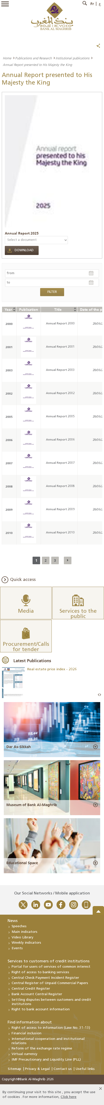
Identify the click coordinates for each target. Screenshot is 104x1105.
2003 (9, 370)
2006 (9, 440)
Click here (68, 1097)
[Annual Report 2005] (28, 416)
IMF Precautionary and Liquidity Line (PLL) (46, 1060)
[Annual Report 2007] (28, 463)
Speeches (19, 926)
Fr (92, 4)
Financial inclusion (26, 1033)
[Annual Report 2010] (28, 532)
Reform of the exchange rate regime (42, 1048)
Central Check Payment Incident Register (45, 978)
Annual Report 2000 (60, 323)
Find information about (30, 1022)
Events (17, 948)
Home (7, 58)
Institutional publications (72, 58)
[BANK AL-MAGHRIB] (52, 16)
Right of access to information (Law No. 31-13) (51, 1028)
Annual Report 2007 (60, 463)
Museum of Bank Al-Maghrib (31, 805)
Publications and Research (33, 58)
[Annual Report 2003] (28, 370)
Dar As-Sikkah (18, 746)
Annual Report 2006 (60, 439)
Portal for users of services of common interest (51, 967)
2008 (9, 486)
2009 (9, 509)
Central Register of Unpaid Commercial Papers (50, 983)
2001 (9, 347)
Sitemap (14, 1069)
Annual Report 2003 (60, 370)
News (13, 921)
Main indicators (24, 932)
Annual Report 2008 (60, 486)
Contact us (63, 1069)
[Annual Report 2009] (28, 509)
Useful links (85, 1069)
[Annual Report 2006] (28, 440)
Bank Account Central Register (37, 994)
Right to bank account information (41, 1009)
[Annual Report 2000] (28, 323)
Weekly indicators (26, 943)
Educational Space (22, 863)
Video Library (22, 937)
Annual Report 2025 (22, 233)
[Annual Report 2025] (53, 161)
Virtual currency (24, 1054)
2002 (9, 393)
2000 (9, 324)
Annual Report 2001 (60, 346)
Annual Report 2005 (60, 416)
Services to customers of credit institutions (49, 961)
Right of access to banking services (40, 972)
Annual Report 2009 (60, 509)
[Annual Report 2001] (28, 347)
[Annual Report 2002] (28, 393)
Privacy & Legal (37, 1069)
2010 (9, 533)
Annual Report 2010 (60, 532)
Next (100, 695)
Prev (98, 695)
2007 (9, 463)
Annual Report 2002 (60, 393)
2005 (9, 417)
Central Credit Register (31, 989)
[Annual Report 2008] (28, 486)
